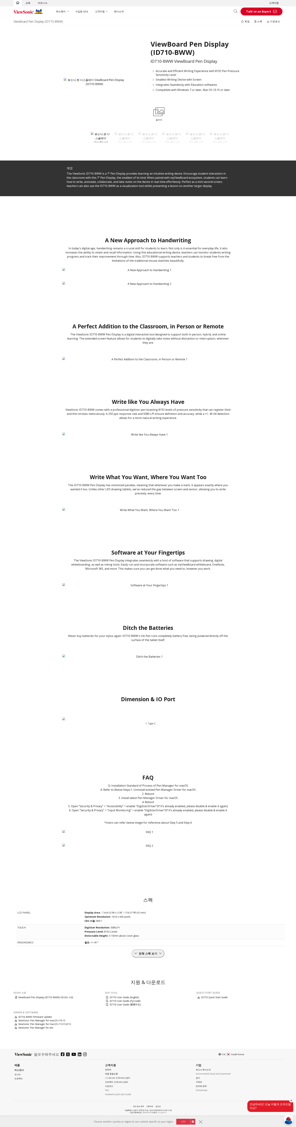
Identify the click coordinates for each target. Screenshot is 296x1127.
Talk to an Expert (258, 11)
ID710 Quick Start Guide (214, 997)
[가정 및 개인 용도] (18, 3)
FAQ (107, 1090)
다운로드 (274, 21)
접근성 (158, 1106)
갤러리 (159, 119)
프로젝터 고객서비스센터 (116, 1082)
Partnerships (201, 1090)
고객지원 (274, 2)
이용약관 (149, 1106)
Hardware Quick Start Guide (118, 1094)
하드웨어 (61, 11)
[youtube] (74, 1054)
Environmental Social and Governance (213, 1073)
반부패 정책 (201, 1086)
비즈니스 (42, 2)
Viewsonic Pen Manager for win (35, 1027)
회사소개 (119, 11)
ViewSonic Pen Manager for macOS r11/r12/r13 (44, 1024)
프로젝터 (18, 1078)
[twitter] (68, 1054)
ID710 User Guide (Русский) (125, 1001)
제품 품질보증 (111, 1073)
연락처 (108, 1069)
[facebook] (63, 1054)
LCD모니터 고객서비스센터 (117, 1077)
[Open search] (237, 11)
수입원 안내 (81, 11)
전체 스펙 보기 (148, 953)
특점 (247, 21)
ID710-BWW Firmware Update (35, 1016)
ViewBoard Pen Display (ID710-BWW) (38, 21)
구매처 (199, 1082)
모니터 (17, 1074)
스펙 (259, 21)
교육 (28, 2)
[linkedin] (80, 1054)
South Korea (237, 1054)
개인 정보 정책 (138, 1106)
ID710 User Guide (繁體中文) (125, 1004)
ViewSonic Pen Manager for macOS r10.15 (41, 1020)
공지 (198, 1077)
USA (183, 1121)
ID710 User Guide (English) (124, 997)
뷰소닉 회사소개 (203, 1069)
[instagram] (85, 1054)
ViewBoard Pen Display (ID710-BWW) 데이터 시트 (45, 997)
